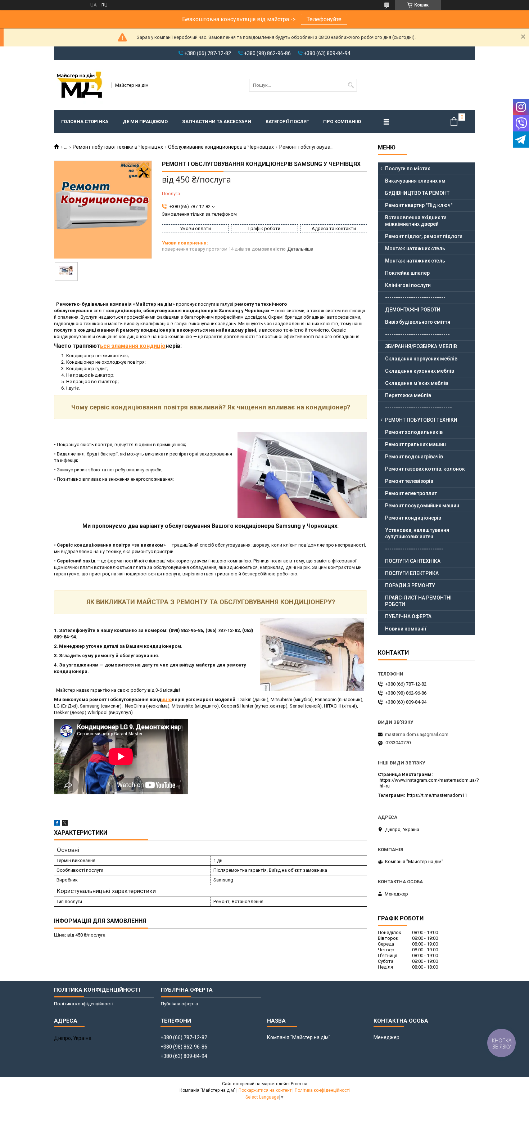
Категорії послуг (287, 121)
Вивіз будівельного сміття (417, 322)
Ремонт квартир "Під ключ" (418, 205)
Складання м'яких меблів (416, 383)
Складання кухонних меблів (419, 371)
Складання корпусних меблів (421, 359)
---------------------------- (415, 297)
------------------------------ (417, 334)
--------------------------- (414, 549)
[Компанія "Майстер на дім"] (80, 85)
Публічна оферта (179, 1003)
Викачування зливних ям (415, 181)
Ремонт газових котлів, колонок (425, 469)
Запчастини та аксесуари (216, 121)
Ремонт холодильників (414, 432)
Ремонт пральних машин (415, 444)
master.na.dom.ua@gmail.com (416, 734)
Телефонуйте (324, 19)
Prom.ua (299, 1083)
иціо (166, 699)
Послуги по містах (407, 168)
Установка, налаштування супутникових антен (417, 533)
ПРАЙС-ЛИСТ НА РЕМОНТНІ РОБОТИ (418, 601)
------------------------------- (418, 407)
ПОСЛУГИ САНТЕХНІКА (412, 561)
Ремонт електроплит (411, 493)
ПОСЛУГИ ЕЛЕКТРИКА (412, 573)
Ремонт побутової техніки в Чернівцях (118, 147)
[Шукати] (350, 85)
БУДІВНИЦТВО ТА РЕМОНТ (417, 193)
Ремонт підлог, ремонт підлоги (423, 236)
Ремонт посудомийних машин (422, 505)
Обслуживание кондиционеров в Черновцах (221, 147)
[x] (65, 824)
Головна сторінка (84, 121)
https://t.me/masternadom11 (437, 795)
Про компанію (342, 121)
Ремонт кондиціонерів (413, 518)
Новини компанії (405, 629)
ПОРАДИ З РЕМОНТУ (410, 585)
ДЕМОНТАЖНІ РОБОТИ (412, 310)
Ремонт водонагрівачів (414, 456)
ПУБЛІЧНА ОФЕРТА (408, 616)
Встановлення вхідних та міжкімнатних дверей (416, 221)
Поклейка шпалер (407, 273)
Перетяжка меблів (408, 395)
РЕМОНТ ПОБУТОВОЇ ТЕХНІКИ (421, 420)
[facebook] (57, 824)
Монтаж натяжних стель (415, 248)
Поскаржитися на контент (265, 1090)
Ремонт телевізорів (409, 481)
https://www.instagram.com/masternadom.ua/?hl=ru (429, 783)
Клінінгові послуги (408, 285)
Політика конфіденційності (83, 1003)
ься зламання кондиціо (133, 345)
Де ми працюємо (145, 121)
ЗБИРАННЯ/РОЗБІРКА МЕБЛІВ (421, 346)
